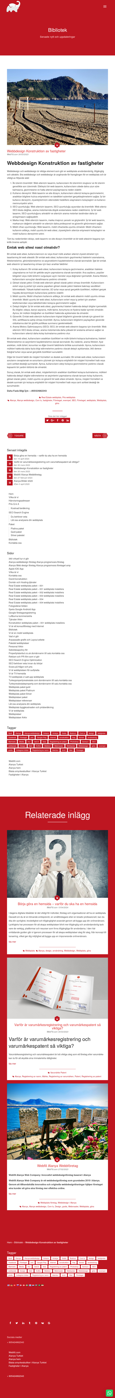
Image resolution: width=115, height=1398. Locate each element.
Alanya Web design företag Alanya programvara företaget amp (40, 565)
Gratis (64, 733)
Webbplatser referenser (20, 700)
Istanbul (55, 750)
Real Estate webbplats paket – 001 (26, 585)
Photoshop (74, 741)
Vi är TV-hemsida (17, 673)
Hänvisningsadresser (19, 500)
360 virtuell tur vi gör (19, 558)
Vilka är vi (14, 497)
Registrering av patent (58, 741)
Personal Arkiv (16, 646)
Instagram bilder (22, 750)
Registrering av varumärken (61, 1076)
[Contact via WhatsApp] (109, 1393)
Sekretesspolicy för (18, 649)
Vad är (36, 741)
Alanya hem (15, 767)
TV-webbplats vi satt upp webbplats (26, 676)
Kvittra (38, 746)
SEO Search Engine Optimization (25, 660)
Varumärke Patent (58, 1072)
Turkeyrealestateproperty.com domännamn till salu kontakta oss (40, 683)
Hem (11, 493)
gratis (10, 750)
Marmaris (12, 741)
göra (57, 403)
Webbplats (101, 400)
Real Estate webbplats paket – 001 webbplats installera (36, 589)
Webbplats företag (48, 1202)
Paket (11, 524)
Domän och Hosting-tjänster (22, 582)
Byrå (10, 733)
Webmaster (58, 746)
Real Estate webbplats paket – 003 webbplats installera (36, 595)
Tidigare (19, 435)
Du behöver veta (19, 516)
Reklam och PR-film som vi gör (24, 656)
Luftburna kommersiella (20, 616)
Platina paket (17, 528)
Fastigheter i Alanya (18, 774)
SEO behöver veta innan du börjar (25, 663)
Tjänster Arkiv (15, 619)
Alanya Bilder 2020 (23, 480)
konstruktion (64, 737)
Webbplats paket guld (19, 687)
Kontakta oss (15, 542)
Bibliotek (13, 539)
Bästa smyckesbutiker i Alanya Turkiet (27, 771)
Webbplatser (15, 714)
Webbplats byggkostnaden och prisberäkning (31, 707)
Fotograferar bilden (18, 605)
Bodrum (73, 733)
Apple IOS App (16, 568)
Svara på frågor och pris (20, 666)
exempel (67, 400)
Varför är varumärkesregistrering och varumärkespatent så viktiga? (46, 461)
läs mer (12, 941)
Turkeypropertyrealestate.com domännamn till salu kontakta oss (40, 680)
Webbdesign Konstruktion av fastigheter (36, 150)
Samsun (85, 741)
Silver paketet (17, 535)
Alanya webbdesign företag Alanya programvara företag (36, 562)
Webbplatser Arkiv (18, 717)
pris (32, 737)
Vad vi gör (14, 636)
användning (92, 737)
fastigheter (47, 400)
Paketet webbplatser (19, 643)
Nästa (97, 435)
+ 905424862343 (15, 1376)
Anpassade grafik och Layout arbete (26, 639)
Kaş (73, 737)
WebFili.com (12, 154)
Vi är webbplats (16, 710)
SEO (74, 400)
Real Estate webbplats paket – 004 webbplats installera (36, 602)
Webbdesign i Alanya (67, 1202)
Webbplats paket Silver (20, 693)
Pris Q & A (14, 504)
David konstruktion (18, 578)
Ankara (46, 733)
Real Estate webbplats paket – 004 (26, 599)
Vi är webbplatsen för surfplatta (24, 670)
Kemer (81, 737)
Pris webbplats (68, 397)
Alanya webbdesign (25, 400)
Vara (44, 741)
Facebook (12, 737)
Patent (78, 1076)
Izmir (64, 750)
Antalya (55, 733)
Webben (47, 746)
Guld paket (16, 531)
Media (21, 741)
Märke (45, 1076)
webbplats (91, 400)
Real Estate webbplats (51, 397)
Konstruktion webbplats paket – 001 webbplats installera (37, 622)
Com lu (38, 400)
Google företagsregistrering (22, 612)
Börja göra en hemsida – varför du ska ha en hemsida (40, 455)
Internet (53, 737)
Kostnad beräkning (20, 508)
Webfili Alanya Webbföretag (28, 474)
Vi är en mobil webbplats (21, 633)
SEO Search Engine (19, 512)
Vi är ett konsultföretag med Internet (26, 626)
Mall (30, 746)
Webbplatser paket (18, 697)
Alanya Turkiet (16, 764)
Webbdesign (83, 746)
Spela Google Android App (22, 609)
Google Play (41, 737)
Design (22, 746)
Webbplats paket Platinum (22, 690)
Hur (29, 741)
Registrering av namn (40, 750)
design (91, 733)
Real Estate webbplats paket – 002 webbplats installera (36, 592)
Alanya (13, 400)
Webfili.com (14, 761)
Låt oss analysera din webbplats (27, 520)
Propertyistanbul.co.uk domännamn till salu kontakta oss (37, 653)
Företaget (57, 400)
